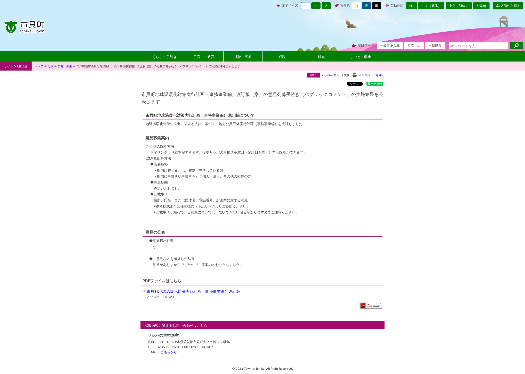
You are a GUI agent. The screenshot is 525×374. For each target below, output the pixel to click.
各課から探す (510, 6)
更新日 (313, 75)
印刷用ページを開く (372, 75)
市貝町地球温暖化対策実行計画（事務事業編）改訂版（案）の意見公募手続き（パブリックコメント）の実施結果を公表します (158, 66)
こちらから (169, 352)
